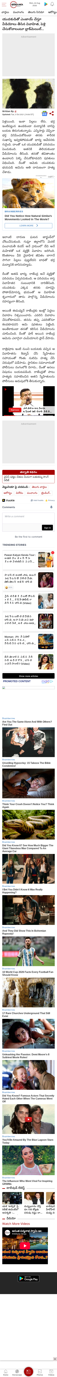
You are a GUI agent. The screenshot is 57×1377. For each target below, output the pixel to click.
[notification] (52, 4)
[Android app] (28, 1278)
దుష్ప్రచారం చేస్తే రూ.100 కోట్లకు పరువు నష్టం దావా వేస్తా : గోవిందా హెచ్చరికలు (33, 1210)
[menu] (5, 5)
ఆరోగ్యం (8, 493)
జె (15, 111)
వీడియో (11, 1219)
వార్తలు (5, 12)
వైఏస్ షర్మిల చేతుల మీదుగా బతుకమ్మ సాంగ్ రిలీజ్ (26, 479)
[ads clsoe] (55, 1359)
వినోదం (19, 493)
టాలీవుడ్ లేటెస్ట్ (16, 1188)
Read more (15, 410)
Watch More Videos (16, 1224)
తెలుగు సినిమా (36, 12)
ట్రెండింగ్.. (46, 493)
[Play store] (46, 4)
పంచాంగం (18, 12)
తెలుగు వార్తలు (39, 487)
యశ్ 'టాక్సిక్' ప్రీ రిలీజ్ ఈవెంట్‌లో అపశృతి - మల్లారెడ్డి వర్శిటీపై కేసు (11, 1210)
